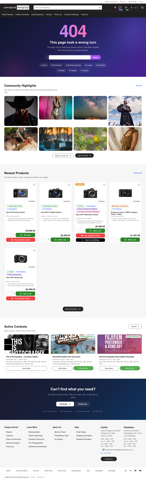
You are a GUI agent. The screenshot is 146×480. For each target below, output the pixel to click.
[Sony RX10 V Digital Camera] (56, 193)
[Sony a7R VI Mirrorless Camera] (90, 193)
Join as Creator (83, 155)
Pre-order (27, 235)
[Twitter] (125, 470)
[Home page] (16, 7)
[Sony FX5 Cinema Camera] (21, 193)
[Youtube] (140, 470)
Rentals (49, 14)
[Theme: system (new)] (126, 7)
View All (133, 326)
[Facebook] (135, 470)
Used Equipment (37, 14)
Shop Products (7, 14)
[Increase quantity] (13, 235)
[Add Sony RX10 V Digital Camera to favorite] (69, 184)
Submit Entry (83, 368)
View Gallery (26, 368)
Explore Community (61, 156)
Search (95, 57)
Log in (135, 7)
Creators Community (111, 2)
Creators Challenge (71, 14)
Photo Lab (58, 14)
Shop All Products (71, 309)
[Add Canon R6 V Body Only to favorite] (34, 250)
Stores (141, 2)
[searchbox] (68, 7)
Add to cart (62, 240)
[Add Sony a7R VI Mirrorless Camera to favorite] (104, 184)
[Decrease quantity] (7, 235)
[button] (142, 7)
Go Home (63, 404)
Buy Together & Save (22, 240)
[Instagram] (130, 470)
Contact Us (82, 404)
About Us (123, 2)
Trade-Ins (84, 14)
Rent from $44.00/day (92, 240)
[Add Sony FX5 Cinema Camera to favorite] (34, 184)
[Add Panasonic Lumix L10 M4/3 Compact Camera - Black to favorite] (139, 184)
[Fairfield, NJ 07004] (115, 7)
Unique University (22, 14)
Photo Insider (132, 2)
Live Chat (107, 453)
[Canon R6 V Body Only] (21, 258)
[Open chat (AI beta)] (120, 7)
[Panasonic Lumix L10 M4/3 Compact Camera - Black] (125, 193)
